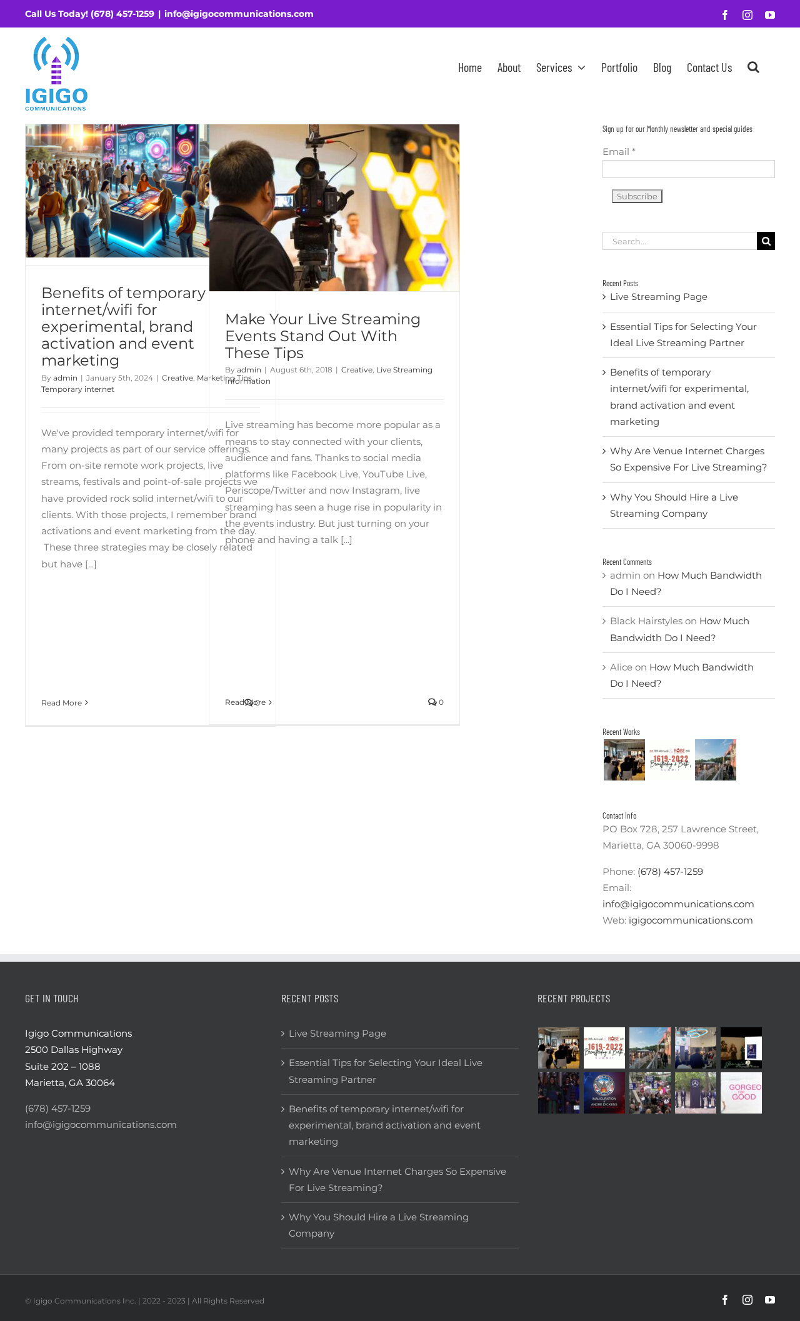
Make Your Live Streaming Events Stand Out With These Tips (323, 336)
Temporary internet (77, 389)
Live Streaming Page (659, 296)
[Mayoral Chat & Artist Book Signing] (696, 1047)
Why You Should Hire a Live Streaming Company (379, 1225)
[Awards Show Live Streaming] (741, 1047)
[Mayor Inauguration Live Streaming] (604, 1092)
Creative (177, 377)
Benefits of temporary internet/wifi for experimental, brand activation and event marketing (123, 326)
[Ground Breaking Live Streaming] (696, 1092)
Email (619, 151)
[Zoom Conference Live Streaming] (669, 759)
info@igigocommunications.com (239, 13)
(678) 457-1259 (122, 13)
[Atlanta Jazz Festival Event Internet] (715, 759)
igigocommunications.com (691, 920)
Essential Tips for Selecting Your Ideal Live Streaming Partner (385, 1071)
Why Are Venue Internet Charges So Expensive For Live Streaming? (397, 1179)
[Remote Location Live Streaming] (650, 1092)
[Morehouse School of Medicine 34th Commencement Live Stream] (559, 1092)
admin (65, 377)
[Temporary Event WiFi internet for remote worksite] (624, 759)
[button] (753, 66)
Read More (61, 702)
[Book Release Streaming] (741, 1092)
